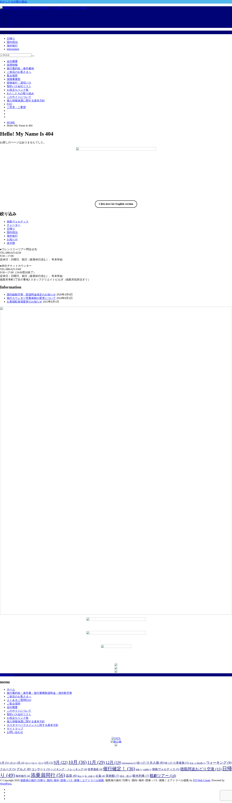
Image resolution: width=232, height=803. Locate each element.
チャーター (13, 225)
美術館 (112, 776)
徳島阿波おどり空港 (200, 769)
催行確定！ (119, 768)
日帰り (11, 38)
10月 (77, 762)
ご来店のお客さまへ (19, 72)
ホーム (11, 689)
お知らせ (12, 239)
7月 (41, 763)
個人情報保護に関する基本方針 (26, 100)
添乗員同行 (48, 775)
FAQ (9, 103)
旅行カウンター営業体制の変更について (31, 298)
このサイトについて (19, 97)
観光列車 (140, 776)
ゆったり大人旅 (150, 762)
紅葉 (100, 775)
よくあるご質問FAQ (19, 700)
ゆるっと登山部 (198, 763)
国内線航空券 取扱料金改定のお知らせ (31, 294)
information (13, 49)
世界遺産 (95, 769)
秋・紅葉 (90, 776)
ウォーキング (218, 762)
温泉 (71, 776)
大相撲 (147, 770)
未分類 (11, 243)
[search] (32, 55)
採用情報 (12, 64)
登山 (80, 776)
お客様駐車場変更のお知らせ (24, 301)
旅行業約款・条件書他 (20, 68)
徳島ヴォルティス (18, 221)
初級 (139, 770)
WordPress (6, 783)
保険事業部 (13, 79)
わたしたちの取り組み (13, 1)
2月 (12, 763)
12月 (113, 762)
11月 (96, 762)
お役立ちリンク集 (18, 89)
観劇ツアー (163, 775)
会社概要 (12, 61)
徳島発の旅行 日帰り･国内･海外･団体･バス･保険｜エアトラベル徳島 (62, 780)
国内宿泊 (12, 42)
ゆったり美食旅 (176, 762)
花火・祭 (126, 776)
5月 (28, 763)
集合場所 (12, 75)
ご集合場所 (13, 703)
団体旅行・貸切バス (19, 82)
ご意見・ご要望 (16, 107)
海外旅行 (12, 45)
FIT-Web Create (201, 780)
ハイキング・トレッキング (69, 769)
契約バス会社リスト (19, 86)
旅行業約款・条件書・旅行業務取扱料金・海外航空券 (39, 692)
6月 (34, 763)
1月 (4, 762)
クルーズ (8, 769)
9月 (61, 762)
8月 (48, 762)
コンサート (40, 769)
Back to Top (6, 674)
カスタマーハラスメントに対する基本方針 (32, 725)
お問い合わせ (15, 732)
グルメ (23, 769)
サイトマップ (15, 728)
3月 (20, 762)
